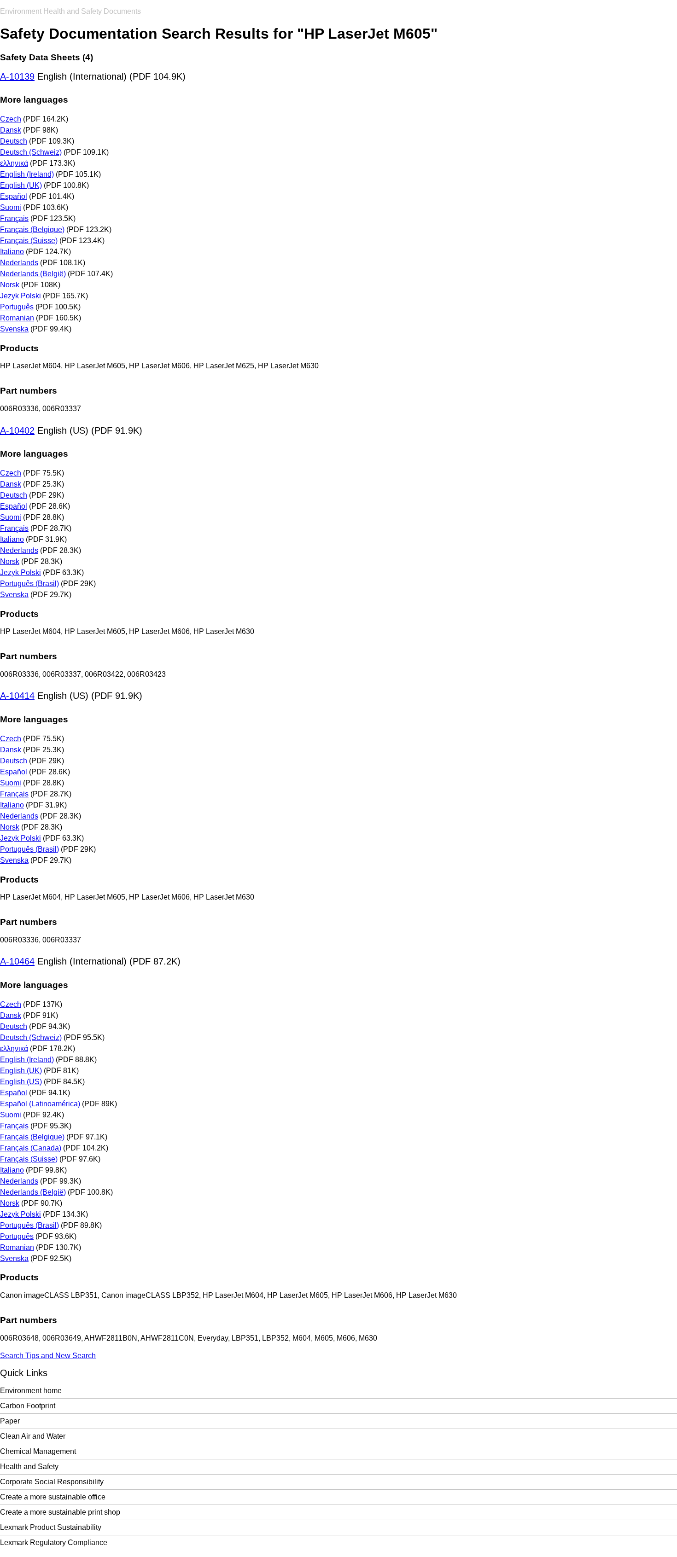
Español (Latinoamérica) (40, 1104)
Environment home (31, 1390)
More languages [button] (34, 100)
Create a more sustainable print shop (60, 1512)
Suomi (10, 207)
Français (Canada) (30, 1148)
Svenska (14, 329)
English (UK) (21, 185)
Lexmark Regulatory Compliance (53, 1542)
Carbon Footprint (27, 1406)
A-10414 (17, 696)
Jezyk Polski (20, 296)
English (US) (21, 1082)
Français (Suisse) (29, 240)
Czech (10, 119)
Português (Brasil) (29, 583)
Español (13, 196)
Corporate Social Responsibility (52, 1482)
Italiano (12, 252)
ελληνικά (14, 163)
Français (14, 218)
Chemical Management (38, 1451)
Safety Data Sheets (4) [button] (46, 57)
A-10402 (17, 430)
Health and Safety (29, 1466)
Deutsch (13, 141)
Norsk (9, 285)
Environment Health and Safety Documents (70, 11)
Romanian (17, 318)
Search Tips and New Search (48, 1355)
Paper (10, 1421)
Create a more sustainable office (52, 1497)
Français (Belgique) (32, 229)
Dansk (10, 130)
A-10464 (17, 961)
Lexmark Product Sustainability (50, 1527)
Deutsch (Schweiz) (31, 152)
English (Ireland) (27, 174)
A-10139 (17, 76)
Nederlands (19, 263)
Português (17, 307)
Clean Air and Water (32, 1436)
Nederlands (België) (33, 274)
